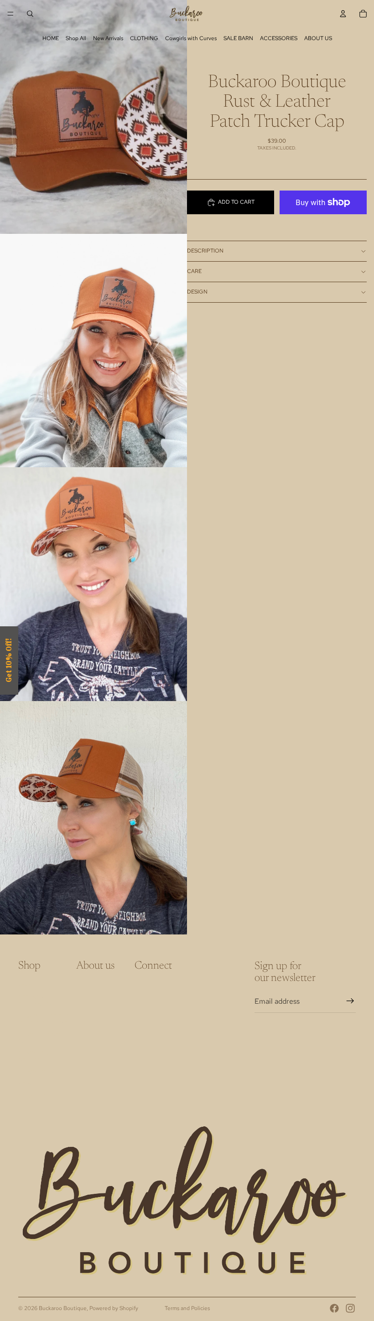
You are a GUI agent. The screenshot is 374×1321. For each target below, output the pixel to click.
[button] (9, 660)
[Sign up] (350, 1001)
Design (197, 291)
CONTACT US (35, 1072)
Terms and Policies (187, 1308)
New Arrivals (108, 38)
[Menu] (10, 13)
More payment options (323, 222)
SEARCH (29, 986)
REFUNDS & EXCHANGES (35, 1001)
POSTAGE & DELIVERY (33, 1056)
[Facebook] (334, 1308)
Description (205, 250)
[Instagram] (350, 1308)
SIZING (27, 1084)
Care (194, 271)
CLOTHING (144, 38)
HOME (50, 38)
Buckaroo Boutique (63, 1308)
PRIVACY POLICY (40, 1096)
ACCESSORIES (278, 38)
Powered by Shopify (113, 1308)
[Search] (30, 14)
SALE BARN (238, 38)
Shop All (76, 38)
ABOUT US (318, 38)
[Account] (343, 14)
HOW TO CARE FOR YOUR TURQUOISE (43, 1020)
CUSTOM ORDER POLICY (40, 1038)
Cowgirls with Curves (191, 38)
